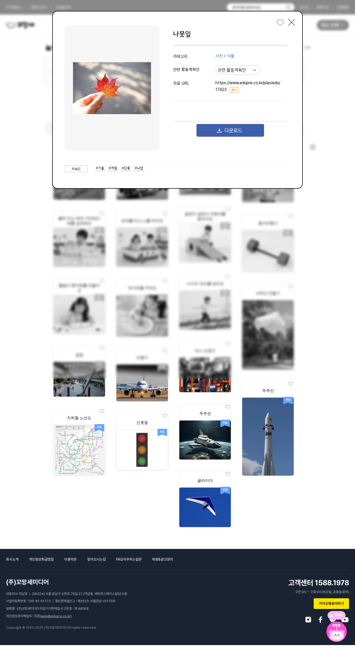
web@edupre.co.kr (56, 616)
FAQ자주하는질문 (129, 559)
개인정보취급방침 (41, 559)
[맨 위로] (336, 615)
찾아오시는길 (96, 559)
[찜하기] (290, 384)
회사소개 (12, 559)
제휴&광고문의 (162, 559)
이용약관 (70, 559)
